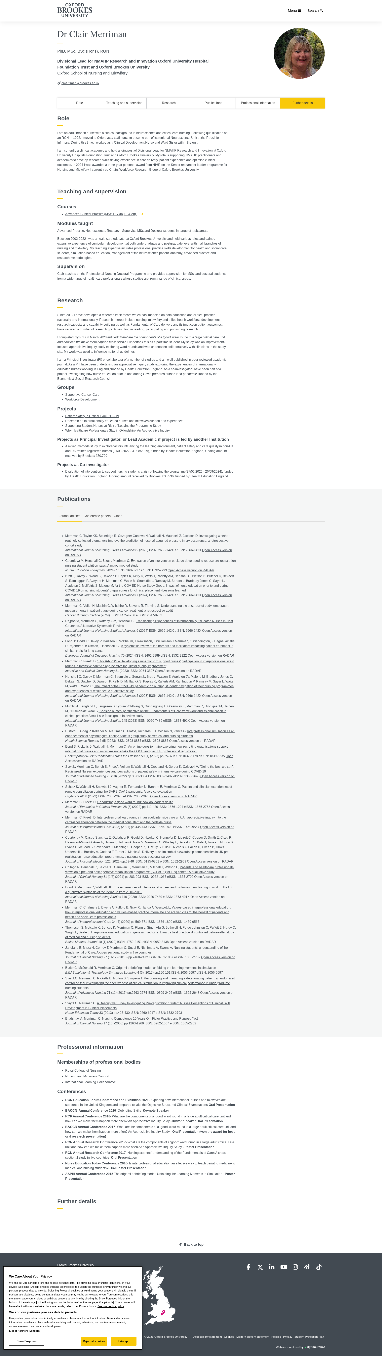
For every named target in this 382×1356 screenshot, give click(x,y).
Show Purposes (27, 1341)
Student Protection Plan (309, 1336)
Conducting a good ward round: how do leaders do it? (135, 802)
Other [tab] (118, 516)
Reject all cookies (94, 1341)
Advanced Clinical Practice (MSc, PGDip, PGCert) (101, 214)
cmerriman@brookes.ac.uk (80, 83)
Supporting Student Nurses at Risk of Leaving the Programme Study (113, 425)
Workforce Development (82, 399)
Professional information (258, 103)
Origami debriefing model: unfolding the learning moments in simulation (166, 967)
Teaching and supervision (124, 103)
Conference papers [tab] (97, 516)
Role (79, 103)
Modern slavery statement (252, 1336)
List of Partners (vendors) (24, 1330)
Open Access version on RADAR (191, 570)
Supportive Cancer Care (82, 394)
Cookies (229, 1336)
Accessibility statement (207, 1336)
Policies (276, 1336)
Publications (213, 103)
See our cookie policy (110, 1306)
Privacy (287, 1336)
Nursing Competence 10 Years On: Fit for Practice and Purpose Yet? (150, 1018)
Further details (302, 103)
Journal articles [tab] (69, 516)
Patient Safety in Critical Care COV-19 (92, 416)
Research (169, 103)
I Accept (123, 1341)
